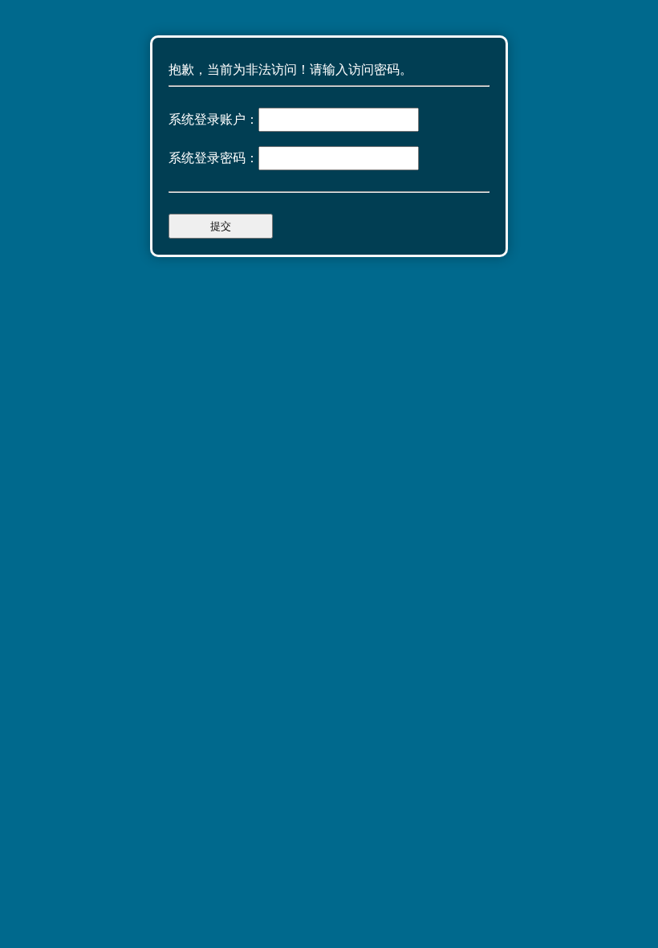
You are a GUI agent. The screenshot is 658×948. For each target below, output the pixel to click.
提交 (220, 226)
